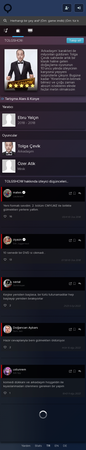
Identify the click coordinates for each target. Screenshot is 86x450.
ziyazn (17, 239)
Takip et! (75, 40)
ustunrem (19, 369)
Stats (38, 446)
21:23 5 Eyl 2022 (72, 306)
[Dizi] (18, 30)
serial (17, 282)
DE (65, 446)
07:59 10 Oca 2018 (70, 260)
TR (48, 446)
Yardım (25, 446)
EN (57, 446)
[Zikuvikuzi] (11, 8)
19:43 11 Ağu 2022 (71, 393)
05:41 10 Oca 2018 (71, 217)
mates (17, 192)
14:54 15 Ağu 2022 (71, 347)
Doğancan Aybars (25, 328)
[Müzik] (5, 30)
